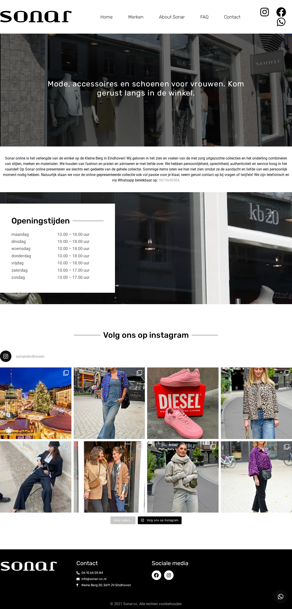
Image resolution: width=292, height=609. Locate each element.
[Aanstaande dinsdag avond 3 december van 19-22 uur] (35, 403)
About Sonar (172, 17)
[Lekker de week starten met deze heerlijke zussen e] (109, 477)
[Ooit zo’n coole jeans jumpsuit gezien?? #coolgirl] (109, 403)
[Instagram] (264, 12)
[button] (280, 597)
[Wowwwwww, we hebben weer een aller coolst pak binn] (35, 477)
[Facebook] (281, 12)
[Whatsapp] (281, 22)
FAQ (204, 17)
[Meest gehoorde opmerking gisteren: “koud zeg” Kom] (183, 477)
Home (106, 17)
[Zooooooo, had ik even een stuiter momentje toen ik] (183, 403)
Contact (232, 17)
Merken (135, 17)
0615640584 (169, 180)
